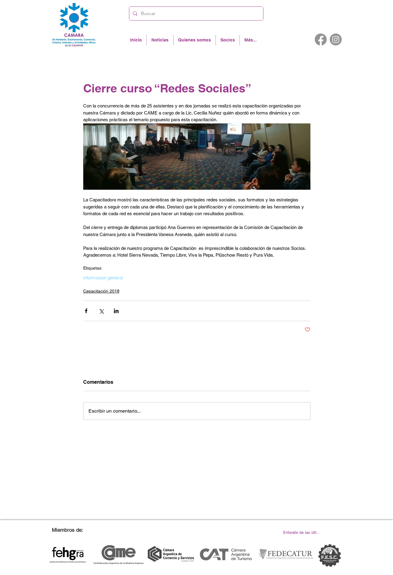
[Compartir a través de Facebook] (86, 311)
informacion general (103, 278)
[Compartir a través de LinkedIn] (116, 311)
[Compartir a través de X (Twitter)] (101, 311)
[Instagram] (336, 39)
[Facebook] (321, 39)
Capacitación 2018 (101, 291)
